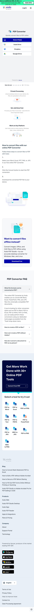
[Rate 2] (15, 85)
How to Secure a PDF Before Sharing (14, 479)
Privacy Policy (7, 593)
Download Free (17, 261)
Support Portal (7, 531)
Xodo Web (5, 500)
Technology (6, 534)
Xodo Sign (5, 507)
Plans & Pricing (7, 518)
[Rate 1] (13, 85)
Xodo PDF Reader (8, 511)
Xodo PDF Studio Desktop (11, 503)
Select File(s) (17, 40)
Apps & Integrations (9, 514)
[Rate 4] (18, 85)
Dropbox (17, 49)
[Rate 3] (16, 85)
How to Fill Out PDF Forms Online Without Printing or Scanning (16, 484)
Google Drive (17, 54)
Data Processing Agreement (11, 604)
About (4, 527)
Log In (24, 8)
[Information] (31, 609)
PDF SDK (10, 546)
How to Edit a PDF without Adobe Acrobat (16, 476)
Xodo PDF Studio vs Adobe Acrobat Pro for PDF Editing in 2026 (16, 490)
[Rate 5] (20, 85)
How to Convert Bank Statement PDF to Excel (15, 471)
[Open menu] (31, 8)
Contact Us (6, 600)
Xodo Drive (17, 44)
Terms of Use (6, 589)
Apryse (20, 80)
